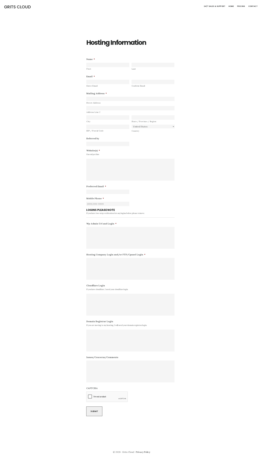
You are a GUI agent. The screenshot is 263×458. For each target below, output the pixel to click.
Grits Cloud (17, 7)
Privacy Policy (143, 452)
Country (135, 131)
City (88, 121)
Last (134, 69)
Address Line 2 (93, 112)
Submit (94, 411)
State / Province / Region (144, 121)
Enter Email (92, 86)
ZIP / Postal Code (94, 131)
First (88, 69)
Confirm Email (138, 86)
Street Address (93, 103)
